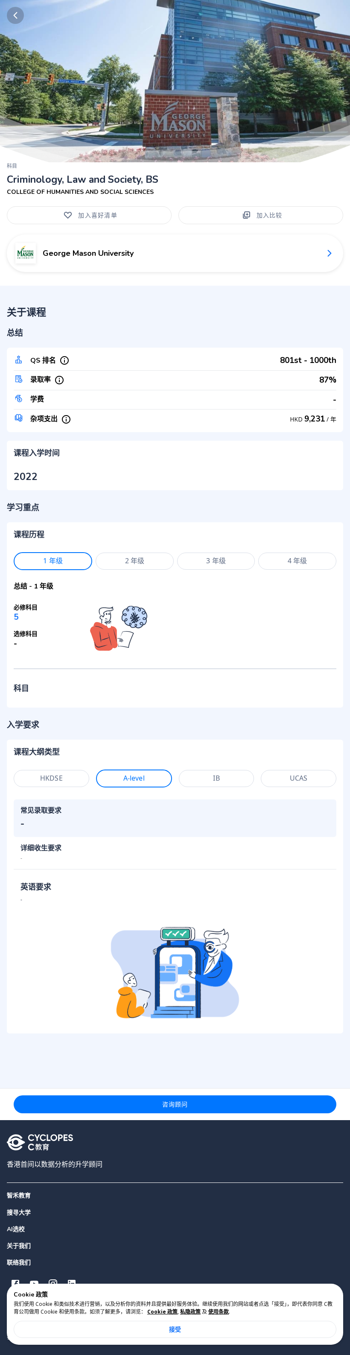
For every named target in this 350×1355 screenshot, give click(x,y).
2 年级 (135, 560)
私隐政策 (190, 1311)
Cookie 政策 (162, 1311)
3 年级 (216, 560)
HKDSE (51, 778)
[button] (175, 1213)
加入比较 (270, 215)
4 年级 (297, 560)
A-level (134, 778)
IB (216, 778)
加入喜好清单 (97, 215)
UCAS (299, 778)
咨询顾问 (175, 1104)
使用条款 (218, 1311)
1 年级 (53, 560)
